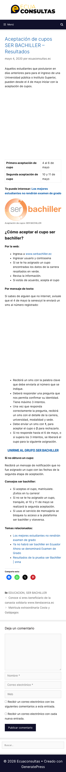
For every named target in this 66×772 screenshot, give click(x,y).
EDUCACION (16, 592)
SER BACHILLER (36, 592)
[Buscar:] (33, 745)
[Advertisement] (33, 125)
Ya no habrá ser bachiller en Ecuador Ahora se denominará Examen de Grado (37, 549)
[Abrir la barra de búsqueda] (62, 24)
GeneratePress (33, 767)
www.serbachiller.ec (39, 253)
